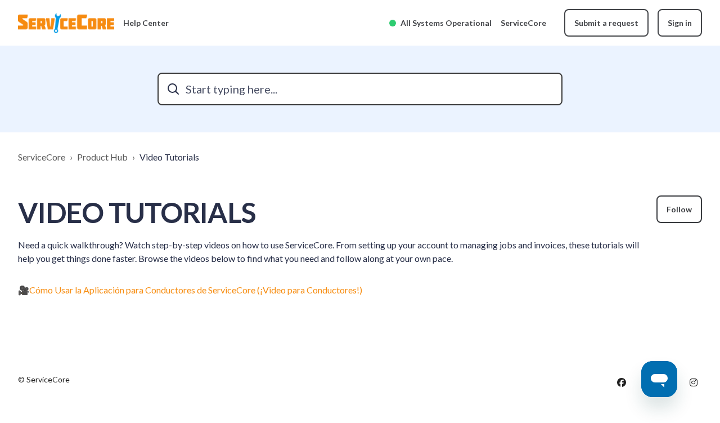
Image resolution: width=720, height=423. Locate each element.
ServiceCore (523, 23)
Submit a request (606, 23)
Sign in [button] (680, 23)
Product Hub (102, 157)
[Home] (66, 23)
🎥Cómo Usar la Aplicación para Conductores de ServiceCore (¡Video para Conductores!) (190, 289)
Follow (679, 209)
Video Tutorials (169, 157)
